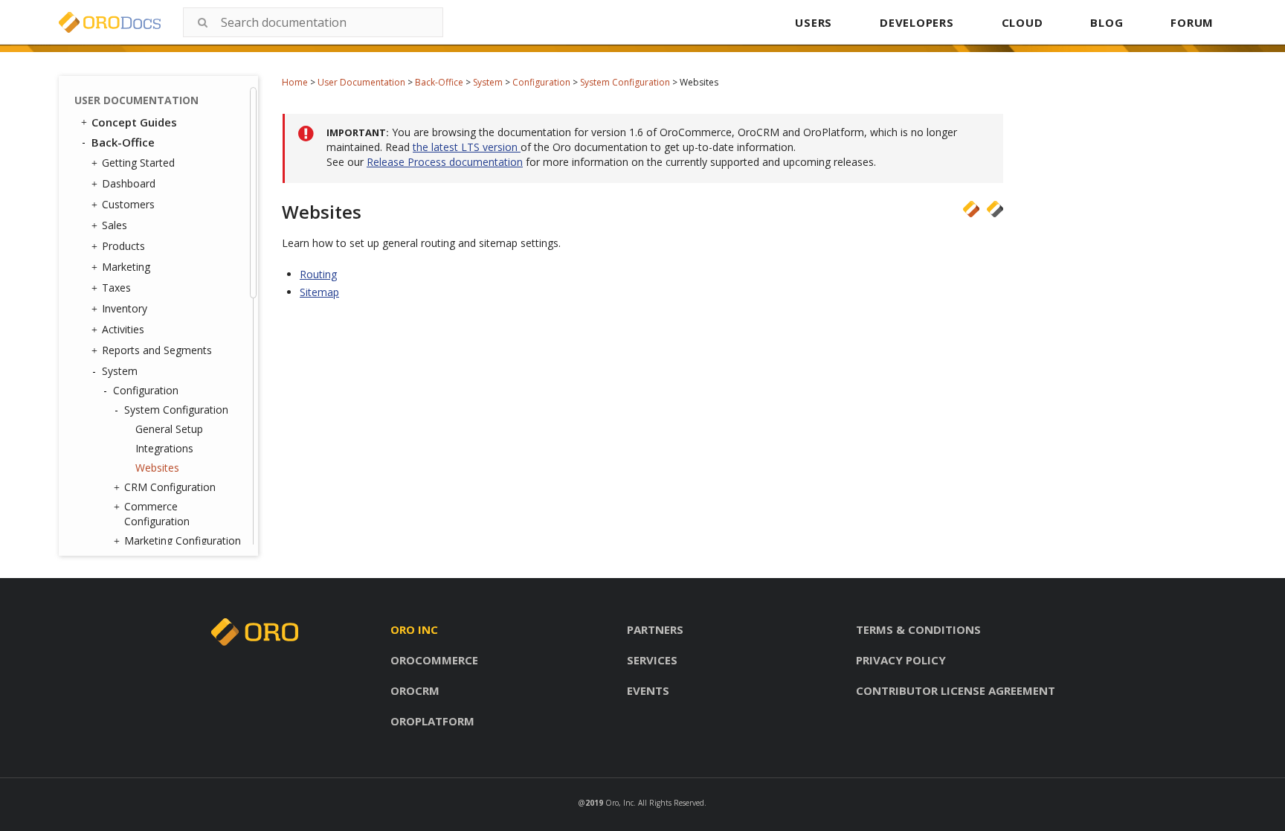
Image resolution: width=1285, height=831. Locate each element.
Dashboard (128, 183)
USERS (813, 22)
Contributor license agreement (955, 690)
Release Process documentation (445, 162)
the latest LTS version (467, 147)
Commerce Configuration (157, 513)
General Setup (169, 429)
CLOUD (1022, 22)
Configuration (541, 82)
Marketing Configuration (182, 540)
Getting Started (138, 162)
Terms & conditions (918, 629)
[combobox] (313, 22)
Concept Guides (134, 122)
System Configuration (625, 82)
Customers (128, 204)
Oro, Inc (619, 803)
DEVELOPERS (917, 22)
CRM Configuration (170, 487)
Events (648, 690)
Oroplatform (432, 720)
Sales (114, 225)
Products (123, 246)
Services (652, 659)
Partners (655, 629)
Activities (123, 329)
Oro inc (414, 629)
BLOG (1106, 22)
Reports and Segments (157, 350)
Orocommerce (434, 659)
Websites (157, 468)
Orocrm (414, 690)
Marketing (126, 267)
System (488, 82)
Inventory (124, 308)
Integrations (164, 448)
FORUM (1192, 22)
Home (295, 82)
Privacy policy (901, 659)
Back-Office (439, 82)
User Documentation (361, 82)
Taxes (116, 287)
